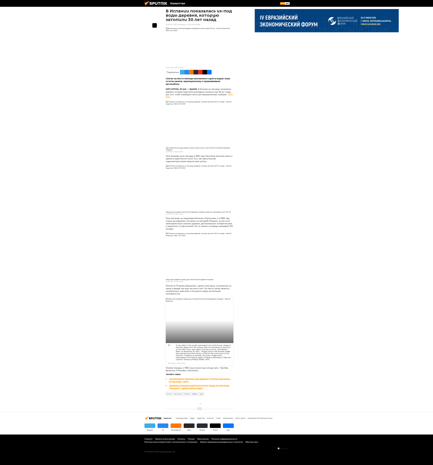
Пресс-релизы (203, 439)
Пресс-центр (240, 418)
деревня (194, 394)
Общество (201, 418)
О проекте (148, 439)
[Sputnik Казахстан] (156, 6)
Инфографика (228, 418)
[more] (230, 362)
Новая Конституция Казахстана (260, 418)
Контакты (181, 439)
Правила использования (165, 439)
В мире (169, 394)
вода (201, 394)
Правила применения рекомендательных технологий (221, 442)
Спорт (218, 418)
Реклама (191, 439)
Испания (187, 394)
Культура (210, 418)
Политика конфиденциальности (224, 439)
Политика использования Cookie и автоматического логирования (170, 442)
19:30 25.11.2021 (171, 24)
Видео (192, 418)
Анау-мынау (177, 394)
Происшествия (182, 418)
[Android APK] (283, 449)
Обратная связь (251, 442)
